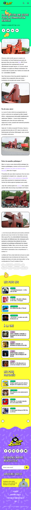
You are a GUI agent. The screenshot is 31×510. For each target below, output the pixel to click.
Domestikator (9, 264)
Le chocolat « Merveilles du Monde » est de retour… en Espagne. (18, 299)
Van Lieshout (24, 267)
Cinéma (12, 332)
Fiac (19, 62)
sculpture (16, 267)
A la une (13, 288)
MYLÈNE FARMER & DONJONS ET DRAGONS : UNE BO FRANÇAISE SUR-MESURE (18, 354)
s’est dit (19, 185)
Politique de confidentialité (15, 498)
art (3, 264)
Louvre (10, 267)
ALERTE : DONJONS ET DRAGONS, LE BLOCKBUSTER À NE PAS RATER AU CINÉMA (18, 335)
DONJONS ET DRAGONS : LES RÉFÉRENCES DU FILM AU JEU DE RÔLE (18, 344)
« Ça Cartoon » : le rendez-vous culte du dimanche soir (18, 318)
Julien (18, 25)
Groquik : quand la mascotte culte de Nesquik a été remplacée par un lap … (19, 383)
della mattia (25, 506)
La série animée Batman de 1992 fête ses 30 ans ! (19, 411)
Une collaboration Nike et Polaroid (18, 308)
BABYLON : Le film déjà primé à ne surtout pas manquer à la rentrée (18, 364)
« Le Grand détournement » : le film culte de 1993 (18, 290)
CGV (15, 501)
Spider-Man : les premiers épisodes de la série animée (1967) (18, 402)
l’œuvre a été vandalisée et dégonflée (18, 178)
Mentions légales (15, 495)
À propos (15, 491)
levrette (4, 267)
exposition (17, 264)
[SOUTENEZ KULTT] (15, 479)
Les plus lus (14, 306)
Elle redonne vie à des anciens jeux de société (19, 392)
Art (9, 10)
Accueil (3, 10)
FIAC (23, 264)
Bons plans (14, 390)
